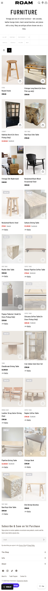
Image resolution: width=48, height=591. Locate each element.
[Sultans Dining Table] (35, 204)
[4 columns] (43, 37)
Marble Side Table (8, 269)
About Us (4, 576)
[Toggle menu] (2, 2)
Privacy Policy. (31, 545)
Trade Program (13, 576)
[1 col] (4, 50)
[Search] (39, 2)
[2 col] (9, 50)
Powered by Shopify (22, 581)
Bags (27, 42)
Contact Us (23, 576)
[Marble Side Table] (13, 248)
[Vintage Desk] (35, 442)
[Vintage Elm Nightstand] (13, 160)
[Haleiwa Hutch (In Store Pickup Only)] (13, 113)
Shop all (5, 42)
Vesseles (13, 42)
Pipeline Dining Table (9, 460)
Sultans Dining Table (31, 222)
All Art (5, 37)
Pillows (21, 42)
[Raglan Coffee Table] (35, 392)
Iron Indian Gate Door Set (33, 364)
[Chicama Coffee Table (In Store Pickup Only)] (35, 295)
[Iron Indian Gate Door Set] (35, 345)
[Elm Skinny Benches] (35, 486)
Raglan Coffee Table (31, 413)
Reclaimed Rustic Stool (10, 222)
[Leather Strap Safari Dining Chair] (13, 392)
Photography (21, 37)
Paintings (12, 37)
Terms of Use (22, 545)
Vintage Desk (29, 460)
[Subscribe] (43, 539)
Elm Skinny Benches (31, 505)
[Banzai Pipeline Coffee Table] (35, 248)
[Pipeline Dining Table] (13, 442)
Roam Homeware (11, 581)
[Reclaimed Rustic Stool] (13, 204)
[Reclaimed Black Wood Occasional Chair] (35, 160)
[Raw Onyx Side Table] (35, 113)
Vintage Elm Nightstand (10, 179)
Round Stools (6, 91)
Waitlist (6, 229)
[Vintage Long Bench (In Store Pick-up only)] (35, 69)
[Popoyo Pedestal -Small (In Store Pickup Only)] (13, 295)
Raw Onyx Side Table (31, 134)
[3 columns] (34, 37)
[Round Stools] (13, 69)
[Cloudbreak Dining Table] (13, 345)
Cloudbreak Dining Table (10, 366)
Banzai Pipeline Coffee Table (34, 269)
